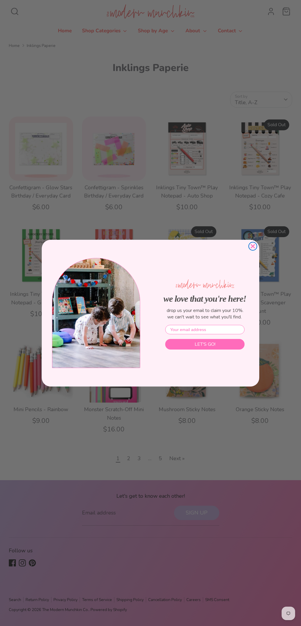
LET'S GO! (205, 344)
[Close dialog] (253, 246)
